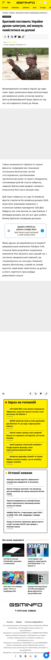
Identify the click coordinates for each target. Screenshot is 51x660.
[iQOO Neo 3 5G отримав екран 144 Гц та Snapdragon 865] (13, 577)
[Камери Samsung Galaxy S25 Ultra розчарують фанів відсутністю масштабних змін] (38, 577)
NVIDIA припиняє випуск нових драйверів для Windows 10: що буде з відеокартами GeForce (25, 423)
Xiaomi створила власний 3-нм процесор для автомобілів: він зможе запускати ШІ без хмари (25, 491)
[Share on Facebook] (8, 37)
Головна (5, 13)
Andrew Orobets (12, 42)
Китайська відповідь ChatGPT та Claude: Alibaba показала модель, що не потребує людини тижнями (24, 459)
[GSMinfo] (25, 2)
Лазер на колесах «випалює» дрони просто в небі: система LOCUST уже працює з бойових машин (25, 524)
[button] (4, 2)
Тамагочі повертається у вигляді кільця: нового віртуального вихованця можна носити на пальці (23, 503)
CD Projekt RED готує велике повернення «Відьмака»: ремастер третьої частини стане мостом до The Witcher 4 (25, 411)
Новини (12, 13)
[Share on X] (12, 37)
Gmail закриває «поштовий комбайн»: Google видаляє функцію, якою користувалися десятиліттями (24, 447)
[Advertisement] (25, 133)
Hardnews (6, 16)
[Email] (19, 37)
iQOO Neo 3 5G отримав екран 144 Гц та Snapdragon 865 (12, 589)
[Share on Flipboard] (15, 37)
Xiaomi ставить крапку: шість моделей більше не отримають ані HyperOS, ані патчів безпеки (25, 435)
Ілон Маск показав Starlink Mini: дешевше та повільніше (12, 561)
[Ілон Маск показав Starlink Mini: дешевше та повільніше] (13, 550)
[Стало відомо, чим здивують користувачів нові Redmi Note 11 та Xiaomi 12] (38, 550)
